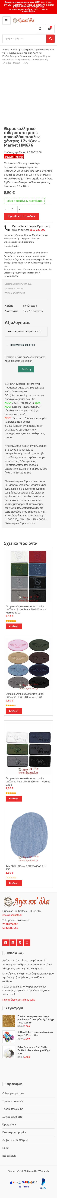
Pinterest (20, 942)
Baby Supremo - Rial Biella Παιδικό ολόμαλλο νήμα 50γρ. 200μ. (34, 1050)
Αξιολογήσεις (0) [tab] (14, 288)
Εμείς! (5, 1148)
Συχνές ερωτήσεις (12, 1117)
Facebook (5, 942)
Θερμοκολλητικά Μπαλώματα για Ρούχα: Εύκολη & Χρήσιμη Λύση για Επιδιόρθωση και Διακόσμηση (28, 53)
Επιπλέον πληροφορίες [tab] (18, 284)
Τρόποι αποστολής (12, 1101)
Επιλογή (13, 626)
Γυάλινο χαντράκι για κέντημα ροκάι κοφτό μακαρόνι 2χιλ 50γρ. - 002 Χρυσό (35, 1019)
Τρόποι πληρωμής (12, 1109)
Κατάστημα (16, 49)
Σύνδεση (26, 369)
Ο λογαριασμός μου (13, 1093)
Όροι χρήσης (9, 1124)
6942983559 (28, 11)
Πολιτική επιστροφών (14, 1132)
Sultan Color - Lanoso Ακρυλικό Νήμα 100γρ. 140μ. (35, 1033)
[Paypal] (43, 1183)
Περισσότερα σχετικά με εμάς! (18, 1000)
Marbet (15, 246)
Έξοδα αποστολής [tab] (15, 293)
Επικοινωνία (9, 1156)
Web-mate (43, 1171)
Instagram (13, 942)
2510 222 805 (37, 229)
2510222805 (40, 9)
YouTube (27, 942)
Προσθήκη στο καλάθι (21, 216)
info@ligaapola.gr (12, 915)
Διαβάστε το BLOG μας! (15, 1140)
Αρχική (5, 49)
